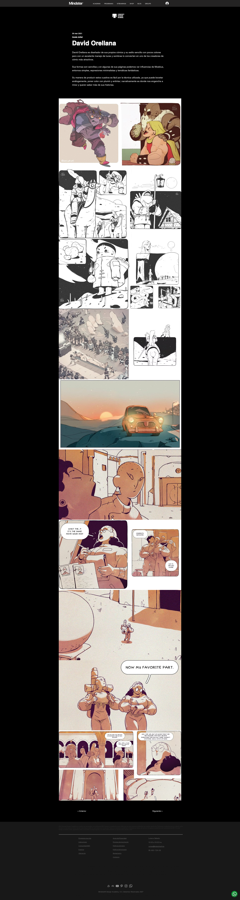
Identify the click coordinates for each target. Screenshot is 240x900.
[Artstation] (108, 886)
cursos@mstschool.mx (156, 846)
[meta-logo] (113, 886)
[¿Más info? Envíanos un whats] (234, 893)
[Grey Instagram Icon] (126, 886)
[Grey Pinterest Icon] (122, 886)
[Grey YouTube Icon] (117, 886)
